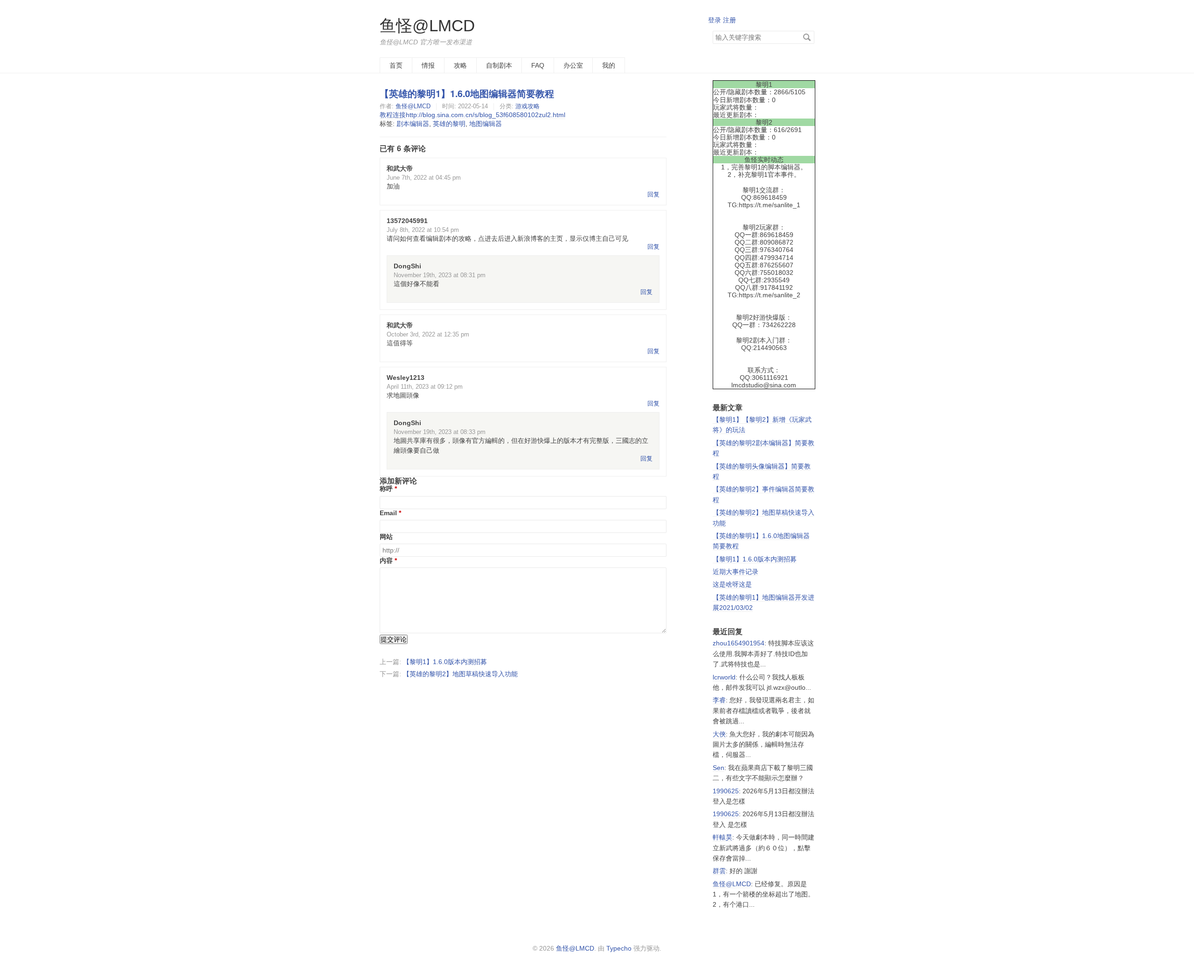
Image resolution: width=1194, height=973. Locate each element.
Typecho (619, 948)
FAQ (537, 65)
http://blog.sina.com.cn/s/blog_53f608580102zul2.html (485, 115)
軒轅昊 (722, 837)
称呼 (386, 488)
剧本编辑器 (412, 123)
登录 (714, 20)
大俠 (719, 734)
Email (388, 513)
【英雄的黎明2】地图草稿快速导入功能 (460, 674)
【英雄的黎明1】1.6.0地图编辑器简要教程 (467, 93)
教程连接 (393, 115)
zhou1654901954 (738, 643)
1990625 (726, 791)
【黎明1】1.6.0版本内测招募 (445, 661)
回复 (653, 194)
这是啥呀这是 (732, 584)
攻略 (460, 65)
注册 (729, 20)
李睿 (719, 700)
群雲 (719, 871)
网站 (386, 536)
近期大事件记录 (735, 571)
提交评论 (394, 639)
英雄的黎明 (449, 123)
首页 (396, 65)
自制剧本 (499, 65)
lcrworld (724, 677)
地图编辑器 (485, 123)
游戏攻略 (527, 106)
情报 (428, 65)
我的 (608, 65)
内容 (386, 560)
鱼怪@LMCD (427, 25)
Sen (718, 767)
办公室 (573, 65)
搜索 (806, 37)
